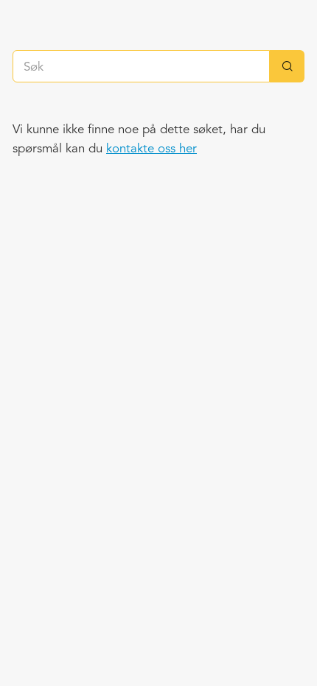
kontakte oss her (151, 149)
